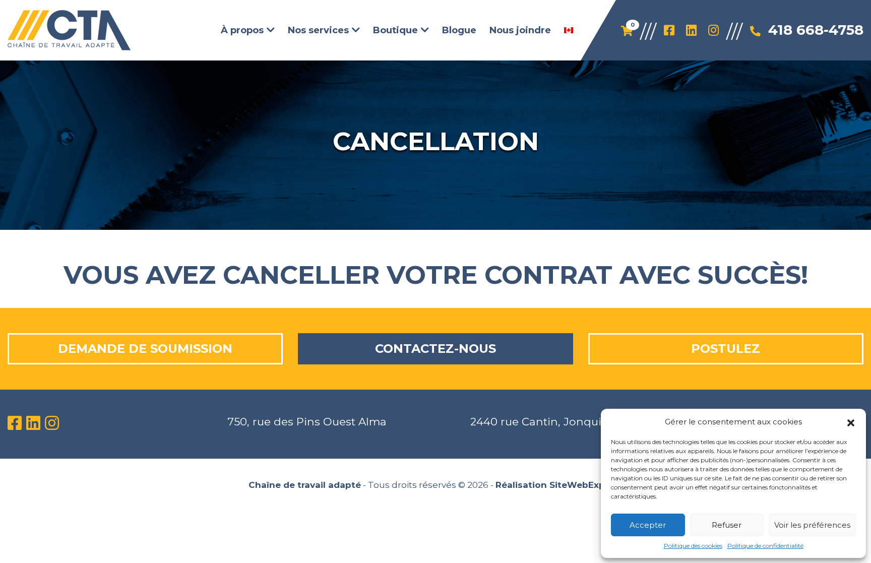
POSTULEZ (725, 348)
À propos (242, 30)
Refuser (726, 525)
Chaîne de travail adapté (304, 485)
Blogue (459, 30)
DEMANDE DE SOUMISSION (145, 348)
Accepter (648, 525)
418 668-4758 (815, 29)
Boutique (395, 30)
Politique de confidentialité (765, 545)
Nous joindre (520, 30)
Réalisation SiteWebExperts (559, 485)
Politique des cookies (693, 545)
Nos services (318, 30)
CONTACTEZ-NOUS (435, 348)
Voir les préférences (812, 525)
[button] (851, 422)
